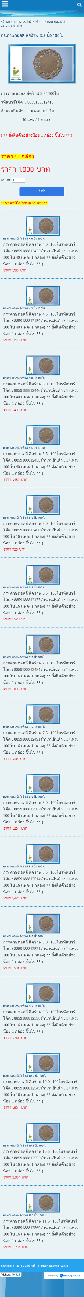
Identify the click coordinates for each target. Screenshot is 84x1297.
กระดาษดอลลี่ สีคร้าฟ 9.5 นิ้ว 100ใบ (24, 1006)
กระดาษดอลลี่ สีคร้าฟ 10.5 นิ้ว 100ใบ (24, 1145)
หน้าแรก (5, 21)
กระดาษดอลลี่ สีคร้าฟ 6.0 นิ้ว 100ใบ (24, 517)
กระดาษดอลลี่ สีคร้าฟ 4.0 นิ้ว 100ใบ (24, 238)
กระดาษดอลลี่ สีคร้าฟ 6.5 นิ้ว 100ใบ (24, 587)
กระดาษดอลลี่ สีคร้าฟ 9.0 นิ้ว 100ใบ (24, 936)
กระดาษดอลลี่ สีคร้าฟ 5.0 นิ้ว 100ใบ (24, 378)
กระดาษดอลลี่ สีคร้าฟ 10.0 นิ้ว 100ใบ (24, 1076)
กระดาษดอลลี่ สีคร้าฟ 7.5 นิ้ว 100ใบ (24, 727)
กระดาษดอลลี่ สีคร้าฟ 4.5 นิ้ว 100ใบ (24, 308)
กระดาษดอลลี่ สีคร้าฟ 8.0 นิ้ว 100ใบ (24, 797)
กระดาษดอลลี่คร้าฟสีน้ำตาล (28, 21)
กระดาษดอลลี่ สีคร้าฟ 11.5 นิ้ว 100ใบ (24, 1215)
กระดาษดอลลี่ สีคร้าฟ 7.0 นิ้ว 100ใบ (24, 657)
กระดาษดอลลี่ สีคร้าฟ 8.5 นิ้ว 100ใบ (24, 866)
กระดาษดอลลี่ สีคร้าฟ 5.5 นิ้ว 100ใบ (24, 448)
